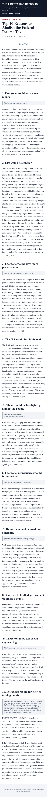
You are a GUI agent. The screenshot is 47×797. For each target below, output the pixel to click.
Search (17, 13)
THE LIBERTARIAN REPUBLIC (20, 4)
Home (4, 13)
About (11, 13)
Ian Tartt (25, 44)
